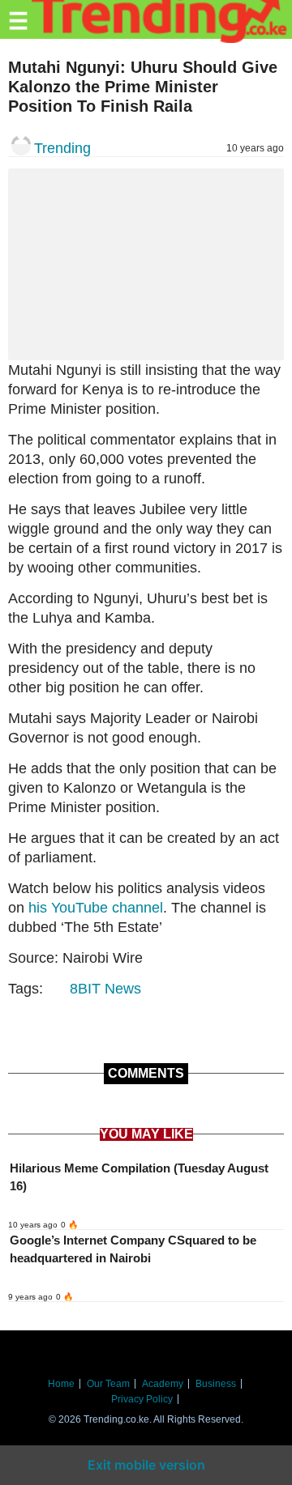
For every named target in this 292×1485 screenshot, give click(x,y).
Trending (62, 148)
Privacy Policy (142, 1399)
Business (215, 1383)
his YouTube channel (95, 908)
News (123, 989)
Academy (162, 1383)
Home (61, 1383)
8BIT (85, 989)
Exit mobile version (146, 1465)
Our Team (108, 1383)
